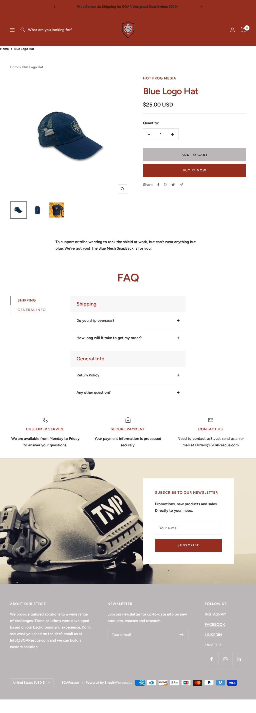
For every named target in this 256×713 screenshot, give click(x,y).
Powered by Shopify (101, 682)
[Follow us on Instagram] (225, 659)
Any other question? (93, 392)
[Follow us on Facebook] (211, 659)
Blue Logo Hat (24, 49)
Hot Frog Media (159, 78)
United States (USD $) (29, 682)
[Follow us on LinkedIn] (239, 659)
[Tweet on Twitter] (173, 184)
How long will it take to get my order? (109, 338)
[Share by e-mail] (181, 184)
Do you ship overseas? (95, 320)
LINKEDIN (213, 635)
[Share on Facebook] (159, 184)
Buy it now (194, 170)
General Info (32, 310)
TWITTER (213, 645)
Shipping (27, 300)
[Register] (182, 634)
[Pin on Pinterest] (165, 184)
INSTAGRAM (215, 614)
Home (4, 49)
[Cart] (243, 29)
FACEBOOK (215, 624)
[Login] (232, 30)
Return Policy (87, 375)
